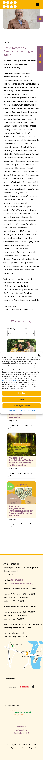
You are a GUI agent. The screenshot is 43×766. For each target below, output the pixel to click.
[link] (40, 19)
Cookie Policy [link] (12, 410)
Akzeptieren (21, 393)
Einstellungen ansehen (21, 406)
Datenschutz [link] (22, 410)
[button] (39, 355)
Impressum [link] (31, 410)
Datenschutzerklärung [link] (9, 380)
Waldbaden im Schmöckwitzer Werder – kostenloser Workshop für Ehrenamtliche (21, 461)
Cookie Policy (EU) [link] (21, 733)
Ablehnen (21, 399)
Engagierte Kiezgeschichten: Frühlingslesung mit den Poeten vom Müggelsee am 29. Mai (21, 511)
